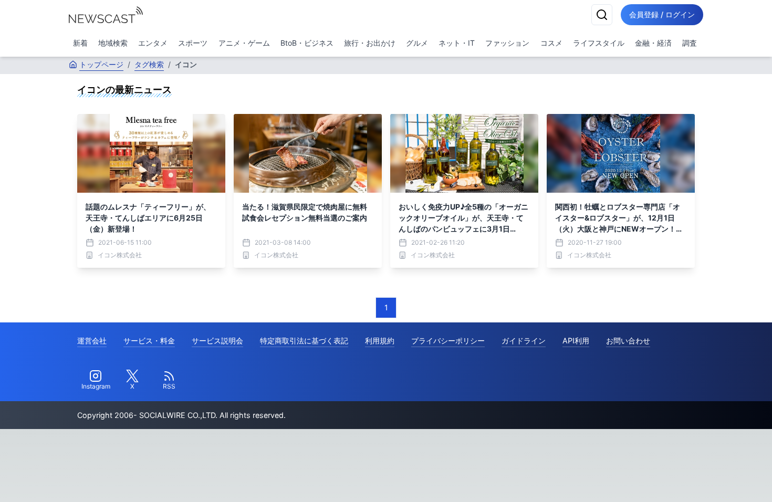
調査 (689, 42)
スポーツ (192, 42)
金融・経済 (653, 42)
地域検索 (113, 42)
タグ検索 (149, 64)
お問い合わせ (628, 340)
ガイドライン (524, 340)
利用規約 (379, 340)
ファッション (507, 42)
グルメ (417, 42)
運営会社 (92, 340)
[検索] (601, 14)
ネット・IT (457, 42)
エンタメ (153, 42)
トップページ (101, 64)
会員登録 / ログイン (662, 14)
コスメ (551, 42)
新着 (80, 42)
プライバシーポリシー (448, 340)
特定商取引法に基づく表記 (304, 340)
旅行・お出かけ (369, 42)
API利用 (575, 340)
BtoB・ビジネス (306, 42)
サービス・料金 (149, 340)
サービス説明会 (217, 340)
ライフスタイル (598, 42)
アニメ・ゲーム (244, 42)
